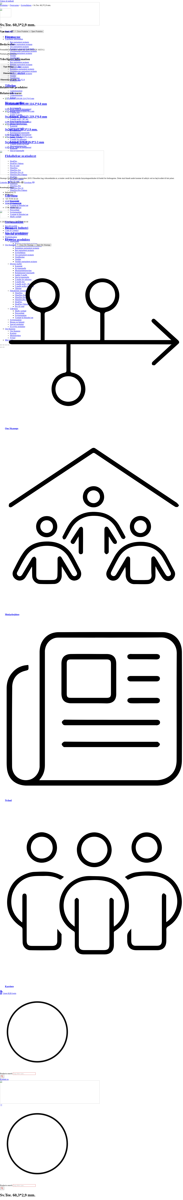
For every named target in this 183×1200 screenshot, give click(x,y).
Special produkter (16, 233)
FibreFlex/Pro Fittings (18, 175)
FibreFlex (14, 168)
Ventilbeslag (15, 58)
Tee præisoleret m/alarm (19, 47)
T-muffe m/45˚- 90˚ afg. (19, 119)
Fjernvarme (12, 36)
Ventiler (13, 56)
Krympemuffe (15, 108)
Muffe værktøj (15, 208)
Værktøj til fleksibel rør (19, 205)
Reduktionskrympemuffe (20, 110)
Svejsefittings (15, 60)
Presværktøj (14, 201)
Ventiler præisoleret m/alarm (21, 53)
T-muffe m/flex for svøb (19, 121)
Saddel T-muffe (16, 115)
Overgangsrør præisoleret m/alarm (23, 51)
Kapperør (13, 126)
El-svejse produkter (17, 239)
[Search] (2, 1076)
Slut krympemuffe (17, 128)
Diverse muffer (14, 102)
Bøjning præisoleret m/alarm (21, 44)
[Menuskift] (1, 27)
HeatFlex (13, 161)
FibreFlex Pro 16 (16, 172)
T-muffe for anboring (18, 117)
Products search (6, 1073)
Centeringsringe (16, 91)
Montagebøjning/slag (18, 124)
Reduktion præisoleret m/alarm (22, 49)
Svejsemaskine (16, 203)
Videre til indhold (7, 1)
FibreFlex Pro (15, 170)
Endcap (13, 93)
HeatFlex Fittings (17, 163)
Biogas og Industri (16, 227)
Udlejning (11, 195)
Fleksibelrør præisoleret (20, 156)
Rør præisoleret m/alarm (19, 42)
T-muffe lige (15, 112)
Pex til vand (14, 166)
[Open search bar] (1, 1071)
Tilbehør (10, 85)
